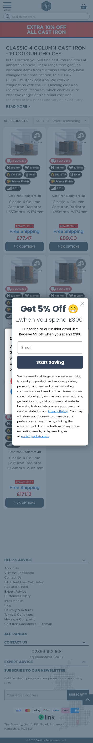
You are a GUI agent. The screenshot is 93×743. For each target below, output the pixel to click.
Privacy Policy (57, 411)
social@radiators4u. (35, 436)
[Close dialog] (82, 303)
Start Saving (50, 362)
